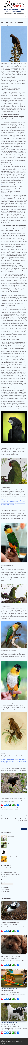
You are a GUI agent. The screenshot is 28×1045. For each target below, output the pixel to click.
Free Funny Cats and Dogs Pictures (8, 893)
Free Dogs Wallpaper (5, 889)
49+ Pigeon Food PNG (13, 843)
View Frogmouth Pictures (6, 870)
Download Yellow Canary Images (15, 856)
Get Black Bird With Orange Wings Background (10, 874)
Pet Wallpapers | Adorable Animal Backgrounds (14, 10)
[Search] (25, 16)
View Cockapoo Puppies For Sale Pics (10, 956)
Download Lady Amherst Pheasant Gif (10, 922)
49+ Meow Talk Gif (12, 850)
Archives (3, 882)
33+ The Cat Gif (4, 876)
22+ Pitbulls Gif (11, 836)
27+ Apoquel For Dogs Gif (6, 867)
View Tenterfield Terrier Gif (8, 1024)
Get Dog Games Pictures (7, 990)
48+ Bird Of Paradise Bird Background (8, 872)
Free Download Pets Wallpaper (13, 807)
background (8, 809)
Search (2, 827)
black (12, 809)
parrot (16, 809)
